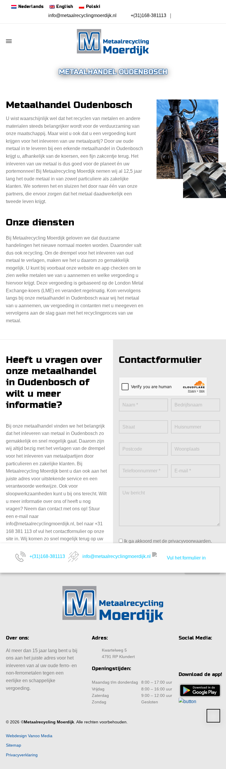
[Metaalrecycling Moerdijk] (113, 41)
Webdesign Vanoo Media (29, 735)
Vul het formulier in (186, 557)
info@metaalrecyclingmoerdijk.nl (82, 15)
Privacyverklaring (22, 755)
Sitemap (13, 745)
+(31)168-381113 (148, 15)
